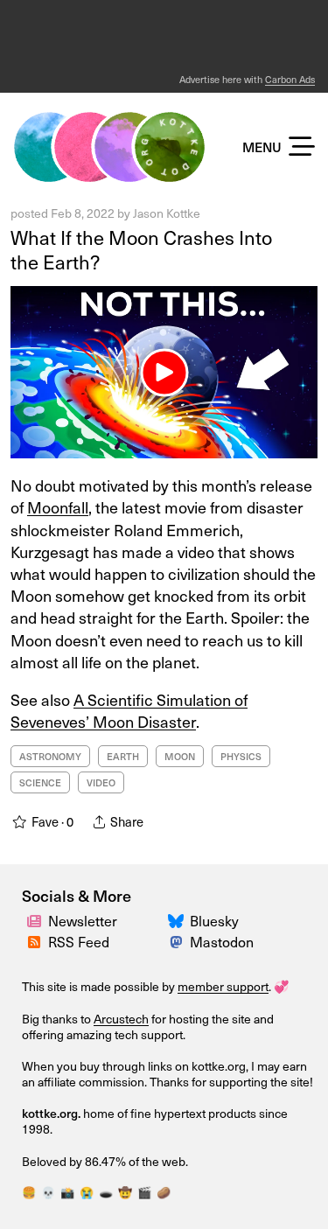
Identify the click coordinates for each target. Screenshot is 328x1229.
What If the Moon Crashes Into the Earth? (141, 250)
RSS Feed (78, 941)
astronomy (50, 756)
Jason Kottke (166, 213)
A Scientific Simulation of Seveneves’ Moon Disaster (129, 710)
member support (223, 986)
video (101, 782)
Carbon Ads (290, 79)
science (40, 782)
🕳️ (106, 1192)
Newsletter (82, 920)
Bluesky (214, 920)
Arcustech (121, 1018)
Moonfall (57, 507)
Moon (179, 756)
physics (241, 756)
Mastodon (222, 941)
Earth (123, 756)
